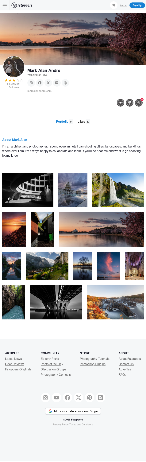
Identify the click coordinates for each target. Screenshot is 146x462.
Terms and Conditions (81, 424)
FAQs (122, 374)
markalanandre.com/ (39, 91)
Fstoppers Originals (18, 369)
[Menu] (5, 5)
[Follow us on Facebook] (67, 397)
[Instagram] (31, 83)
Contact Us (126, 364)
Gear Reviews (14, 364)
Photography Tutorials (95, 358)
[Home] (21, 5)
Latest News (13, 358)
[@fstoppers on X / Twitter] (78, 397)
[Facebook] (40, 83)
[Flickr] (57, 83)
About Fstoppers (130, 358)
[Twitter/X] (48, 83)
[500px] (65, 83)
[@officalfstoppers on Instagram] (45, 397)
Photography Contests (56, 374)
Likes (83, 121)
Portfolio (64, 121)
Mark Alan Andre (43, 70)
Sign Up (137, 5)
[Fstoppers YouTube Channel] (56, 397)
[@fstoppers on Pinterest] (89, 397)
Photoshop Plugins (93, 364)
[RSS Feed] (100, 397)
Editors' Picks (50, 358)
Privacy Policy (61, 424)
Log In (123, 5)
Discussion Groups (53, 369)
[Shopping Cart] (113, 5)
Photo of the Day (52, 364)
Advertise (125, 369)
